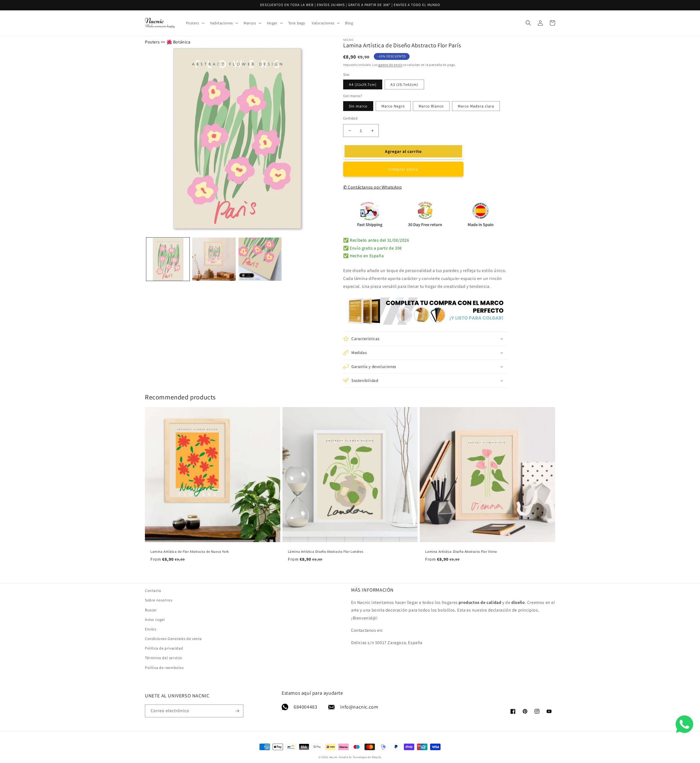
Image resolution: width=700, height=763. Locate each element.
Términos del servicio (163, 657)
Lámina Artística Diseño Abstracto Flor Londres (325, 551)
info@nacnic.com (359, 707)
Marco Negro (393, 106)
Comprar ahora (403, 169)
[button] (195, 23)
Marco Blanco (431, 106)
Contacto (153, 590)
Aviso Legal (155, 619)
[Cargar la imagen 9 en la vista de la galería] (260, 259)
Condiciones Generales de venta (173, 638)
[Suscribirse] (237, 710)
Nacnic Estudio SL (340, 757)
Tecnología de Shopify (367, 757)
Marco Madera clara (476, 106)
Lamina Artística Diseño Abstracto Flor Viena (461, 551)
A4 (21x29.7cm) (363, 84)
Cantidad (350, 118)
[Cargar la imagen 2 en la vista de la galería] (213, 259)
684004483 (305, 707)
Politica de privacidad (164, 648)
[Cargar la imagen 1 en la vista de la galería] (167, 259)
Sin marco (358, 106)
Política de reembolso (164, 667)
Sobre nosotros (158, 600)
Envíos (150, 629)
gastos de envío (390, 65)
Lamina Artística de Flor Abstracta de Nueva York (189, 551)
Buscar (151, 609)
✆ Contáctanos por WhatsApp (372, 187)
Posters (152, 42)
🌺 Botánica (179, 42)
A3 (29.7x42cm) (404, 84)
